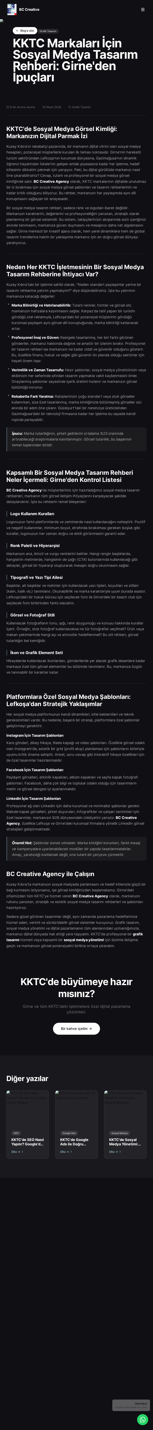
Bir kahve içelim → (76, 1029)
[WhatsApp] (142, 1419)
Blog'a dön (27, 30)
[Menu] (143, 9)
